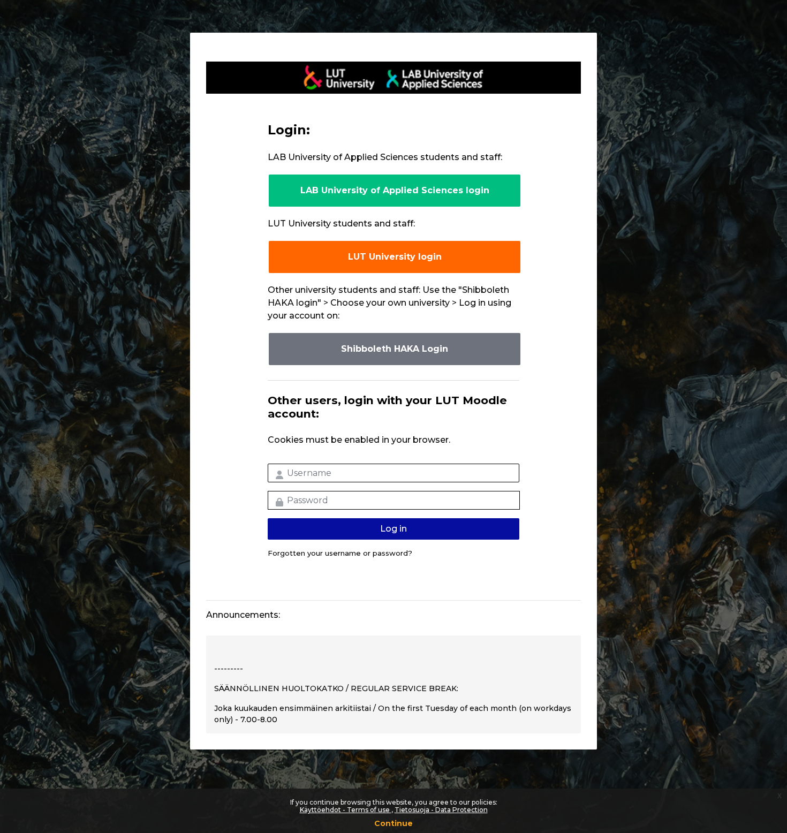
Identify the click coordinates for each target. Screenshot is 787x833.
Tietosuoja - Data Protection (441, 810)
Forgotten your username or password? (340, 553)
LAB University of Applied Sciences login (394, 190)
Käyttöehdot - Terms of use (345, 810)
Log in (393, 529)
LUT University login (395, 257)
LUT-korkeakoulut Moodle (393, 78)
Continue (393, 823)
